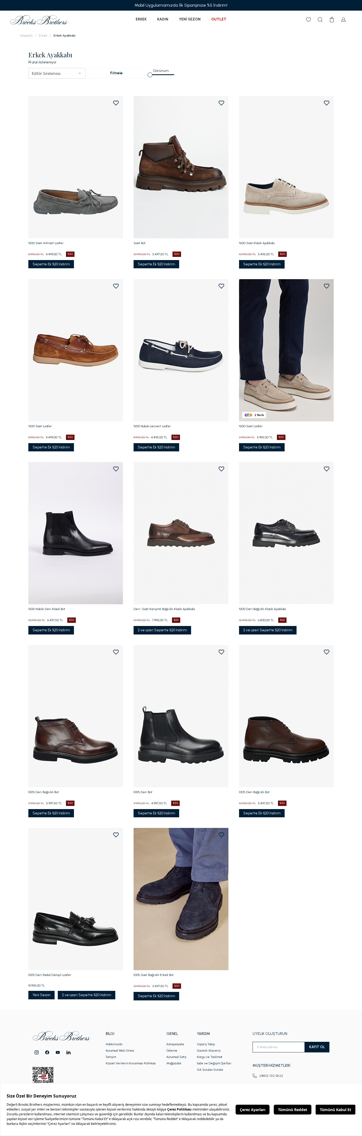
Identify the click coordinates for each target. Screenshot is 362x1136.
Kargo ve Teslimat (209, 1057)
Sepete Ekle (75, 411)
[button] (79, 73)
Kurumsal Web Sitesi (120, 1050)
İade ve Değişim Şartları (214, 1063)
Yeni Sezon (190, 19)
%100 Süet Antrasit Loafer (46, 243)
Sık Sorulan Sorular (210, 1070)
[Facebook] (47, 1052)
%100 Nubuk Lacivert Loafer (152, 426)
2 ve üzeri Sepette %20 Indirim (162, 630)
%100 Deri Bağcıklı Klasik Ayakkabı (262, 609)
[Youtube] (58, 1052)
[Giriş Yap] (343, 19)
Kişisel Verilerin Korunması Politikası (131, 1063)
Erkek (141, 19)
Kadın (162, 19)
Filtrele (116, 73)
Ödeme (171, 1050)
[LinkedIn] (68, 1052)
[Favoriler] (308, 19)
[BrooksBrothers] (39, 19)
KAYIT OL (317, 1047)
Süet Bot (139, 243)
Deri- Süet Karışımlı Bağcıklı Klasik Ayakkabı (164, 609)
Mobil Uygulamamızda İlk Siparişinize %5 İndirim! (181, 5)
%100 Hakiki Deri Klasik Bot (46, 609)
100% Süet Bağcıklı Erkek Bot (154, 975)
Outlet (218, 19)
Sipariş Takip (206, 1044)
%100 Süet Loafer (40, 426)
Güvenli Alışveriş (208, 1050)
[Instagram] (37, 1052)
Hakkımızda (114, 1044)
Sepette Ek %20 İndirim (51, 264)
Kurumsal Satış (176, 1057)
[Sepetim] (332, 19)
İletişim (111, 1057)
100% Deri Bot (143, 792)
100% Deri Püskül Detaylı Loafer (49, 975)
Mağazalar (174, 1063)
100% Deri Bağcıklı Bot (43, 792)
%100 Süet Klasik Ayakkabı (257, 243)
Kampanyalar (175, 1044)
